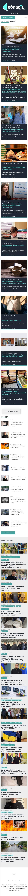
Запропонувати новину (8, 17)
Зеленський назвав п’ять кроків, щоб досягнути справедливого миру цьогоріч (13, 682)
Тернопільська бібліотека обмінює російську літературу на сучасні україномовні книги (11, 205)
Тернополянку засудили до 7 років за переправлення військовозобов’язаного (18, 489)
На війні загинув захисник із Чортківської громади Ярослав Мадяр (18, 501)
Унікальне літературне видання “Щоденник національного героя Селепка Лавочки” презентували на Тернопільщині (14, 91)
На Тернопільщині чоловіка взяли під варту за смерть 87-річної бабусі (18, 436)
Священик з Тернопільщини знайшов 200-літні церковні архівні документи (12, 635)
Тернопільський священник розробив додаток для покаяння (12, 588)
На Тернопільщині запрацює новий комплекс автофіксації (17, 468)
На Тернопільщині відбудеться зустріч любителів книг (13, 246)
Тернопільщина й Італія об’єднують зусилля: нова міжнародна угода (12, 613)
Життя (4, 45)
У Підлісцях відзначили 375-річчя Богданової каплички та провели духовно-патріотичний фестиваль (13, 564)
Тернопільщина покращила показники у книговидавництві (13, 168)
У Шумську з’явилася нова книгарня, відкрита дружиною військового (12, 130)
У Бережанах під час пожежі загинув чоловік (17, 446)
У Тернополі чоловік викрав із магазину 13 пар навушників (18, 478)
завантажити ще (11, 411)
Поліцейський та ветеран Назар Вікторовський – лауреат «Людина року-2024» (14, 727)
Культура (4, 631)
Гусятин (14, 1)
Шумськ (4, 127)
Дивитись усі (8, 533)
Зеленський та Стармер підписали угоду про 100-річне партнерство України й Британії (13, 772)
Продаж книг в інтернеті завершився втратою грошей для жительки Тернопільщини (12, 49)
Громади (12, 606)
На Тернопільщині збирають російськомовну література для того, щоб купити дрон (14, 393)
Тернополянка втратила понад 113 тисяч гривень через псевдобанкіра (18, 524)
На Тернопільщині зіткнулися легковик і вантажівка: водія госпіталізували (18, 457)
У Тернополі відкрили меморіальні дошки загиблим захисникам (13, 704)
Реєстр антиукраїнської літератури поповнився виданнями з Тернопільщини (14, 282)
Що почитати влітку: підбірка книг (11, 320)
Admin (13, 60)
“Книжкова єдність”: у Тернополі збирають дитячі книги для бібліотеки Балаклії (14, 355)
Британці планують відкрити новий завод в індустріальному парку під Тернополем (12, 658)
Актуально (5, 85)
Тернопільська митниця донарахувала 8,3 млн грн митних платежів (17, 512)
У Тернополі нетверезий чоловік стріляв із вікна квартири (16, 424)
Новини (18, 85)
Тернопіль (5, 87)
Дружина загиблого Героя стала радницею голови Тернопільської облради (11, 749)
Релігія (17, 557)
